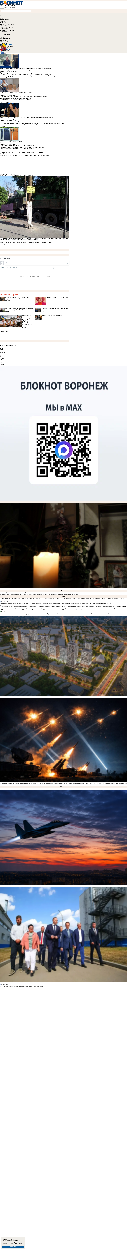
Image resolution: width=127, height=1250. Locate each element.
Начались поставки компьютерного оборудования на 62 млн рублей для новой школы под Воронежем (92, 885)
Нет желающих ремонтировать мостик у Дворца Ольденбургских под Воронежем (49, 592)
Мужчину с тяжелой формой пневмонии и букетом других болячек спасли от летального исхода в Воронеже (87, 783)
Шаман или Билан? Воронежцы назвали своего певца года (15, 98)
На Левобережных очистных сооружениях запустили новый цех (15, 982)
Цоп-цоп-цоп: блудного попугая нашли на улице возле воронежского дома (38, 598)
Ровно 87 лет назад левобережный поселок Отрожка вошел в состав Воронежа (70, 599)
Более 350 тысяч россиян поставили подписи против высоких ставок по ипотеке (74, 608)
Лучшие (8, 267)
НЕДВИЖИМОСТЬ (5, 28)
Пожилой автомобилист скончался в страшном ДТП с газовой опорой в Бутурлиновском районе (22, 609)
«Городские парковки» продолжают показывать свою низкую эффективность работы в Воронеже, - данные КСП (84, 598)
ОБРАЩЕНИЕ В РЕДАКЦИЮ (7, 30)
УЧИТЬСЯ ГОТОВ (8, 46)
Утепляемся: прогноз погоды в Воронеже (53, 783)
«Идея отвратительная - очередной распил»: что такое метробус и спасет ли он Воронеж (23, 96)
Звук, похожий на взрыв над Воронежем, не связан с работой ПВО (16, 885)
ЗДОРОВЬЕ (3, 21)
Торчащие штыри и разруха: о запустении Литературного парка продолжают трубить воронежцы (25, 74)
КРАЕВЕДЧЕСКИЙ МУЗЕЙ (7, 24)
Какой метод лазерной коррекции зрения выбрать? (106, 613)
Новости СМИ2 (4, 331)
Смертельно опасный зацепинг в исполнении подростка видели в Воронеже (92, 603)
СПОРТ (2, 37)
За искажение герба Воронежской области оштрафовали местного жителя (35, 599)
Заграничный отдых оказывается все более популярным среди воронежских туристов (51, 885)
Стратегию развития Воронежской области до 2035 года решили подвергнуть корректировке (48, 614)
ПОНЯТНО (13, 1246)
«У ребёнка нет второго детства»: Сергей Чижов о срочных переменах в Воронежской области (65, 609)
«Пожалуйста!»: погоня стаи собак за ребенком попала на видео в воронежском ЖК (71, 613)
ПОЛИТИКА (3, 33)
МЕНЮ (2, 14)
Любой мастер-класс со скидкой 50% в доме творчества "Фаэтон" (17, 145)
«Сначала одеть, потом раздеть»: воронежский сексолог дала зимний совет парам (22, 124)
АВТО (1, 15)
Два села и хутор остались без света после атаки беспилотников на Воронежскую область (19, 588)
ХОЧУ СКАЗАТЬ (4, 42)
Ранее (15, 267)
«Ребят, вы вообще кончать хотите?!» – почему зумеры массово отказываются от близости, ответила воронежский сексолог (32, 122)
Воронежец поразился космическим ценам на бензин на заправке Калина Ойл (20, 73)
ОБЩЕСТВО (3, 31)
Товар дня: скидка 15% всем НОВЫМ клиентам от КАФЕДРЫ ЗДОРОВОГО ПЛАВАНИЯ (23, 147)
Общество (2, 174)
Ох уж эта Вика (4, 77)
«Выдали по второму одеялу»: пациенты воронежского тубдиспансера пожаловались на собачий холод (27, 76)
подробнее (13, 345)
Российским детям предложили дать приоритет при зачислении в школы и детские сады (87, 592)
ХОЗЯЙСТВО (3, 40)
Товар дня (2, 126)
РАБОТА (9, 44)
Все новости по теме (5, 71)
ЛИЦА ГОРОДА (4, 25)
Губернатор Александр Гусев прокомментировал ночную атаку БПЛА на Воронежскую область (22, 783)
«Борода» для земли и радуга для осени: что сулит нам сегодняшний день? (62, 594)
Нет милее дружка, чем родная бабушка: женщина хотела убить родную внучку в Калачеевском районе (90, 606)
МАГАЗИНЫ (8, 52)
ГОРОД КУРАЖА (4, 20)
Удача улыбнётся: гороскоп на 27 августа (11, 788)
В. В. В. (2, 150)
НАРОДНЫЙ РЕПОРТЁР (6, 27)
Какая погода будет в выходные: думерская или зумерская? (16, 99)
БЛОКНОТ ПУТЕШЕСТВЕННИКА (8, 17)
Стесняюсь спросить (5, 102)
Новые (2, 267)
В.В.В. (1, 18)
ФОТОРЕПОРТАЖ (5, 39)
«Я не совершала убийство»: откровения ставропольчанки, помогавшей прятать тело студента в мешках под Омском (26, 613)
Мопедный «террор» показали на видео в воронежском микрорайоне (25, 594)
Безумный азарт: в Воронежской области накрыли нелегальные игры (36, 788)
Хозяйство (2, 101)
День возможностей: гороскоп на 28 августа (11, 598)
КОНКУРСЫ (3, 22)
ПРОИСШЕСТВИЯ (5, 34)
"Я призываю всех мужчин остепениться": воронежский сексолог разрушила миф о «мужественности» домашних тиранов (32, 123)
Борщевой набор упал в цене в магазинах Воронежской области (16, 592)
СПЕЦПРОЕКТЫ (4, 36)
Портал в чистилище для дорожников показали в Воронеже (42, 608)
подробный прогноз (5, 345)
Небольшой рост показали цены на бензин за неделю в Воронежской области (110, 608)
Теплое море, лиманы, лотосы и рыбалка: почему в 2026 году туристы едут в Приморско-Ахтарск (22, 986)
